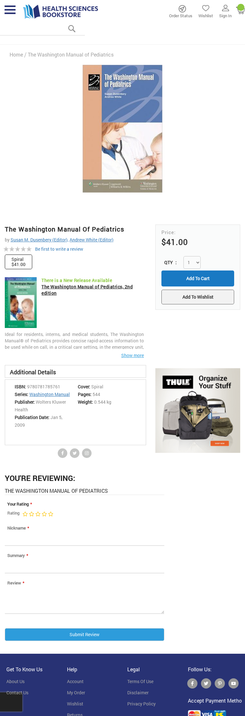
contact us (17, 693)
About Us (15, 681)
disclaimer (138, 693)
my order (76, 693)
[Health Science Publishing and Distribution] (60, 11)
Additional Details (33, 372)
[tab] (75, 371)
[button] (197, 298)
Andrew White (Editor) (92, 240)
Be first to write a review (59, 249)
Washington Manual (49, 394)
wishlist (75, 704)
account (75, 681)
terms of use (140, 681)
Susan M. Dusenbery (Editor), (40, 240)
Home (16, 54)
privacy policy (141, 704)
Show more (132, 355)
